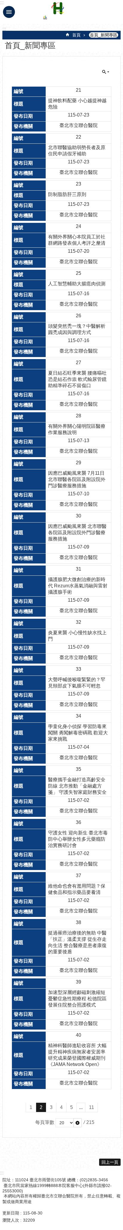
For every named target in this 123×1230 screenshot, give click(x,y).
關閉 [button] (105, 72)
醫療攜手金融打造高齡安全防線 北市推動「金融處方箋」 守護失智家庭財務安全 (77, 786)
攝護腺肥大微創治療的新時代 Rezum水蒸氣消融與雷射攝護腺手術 (77, 586)
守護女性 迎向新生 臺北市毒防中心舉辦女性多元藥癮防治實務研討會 (78, 839)
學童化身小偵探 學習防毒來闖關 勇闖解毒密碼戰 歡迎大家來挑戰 (78, 733)
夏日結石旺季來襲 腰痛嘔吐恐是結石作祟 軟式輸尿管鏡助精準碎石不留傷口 (77, 379)
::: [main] (4, 28)
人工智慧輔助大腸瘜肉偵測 (76, 283)
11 (91, 1107)
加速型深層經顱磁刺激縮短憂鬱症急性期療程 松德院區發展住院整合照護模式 (77, 998)
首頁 (76, 35)
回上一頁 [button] (110, 1162)
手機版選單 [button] (9, 12)
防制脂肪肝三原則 (67, 194)
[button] (77, 1122)
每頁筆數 (44, 1122)
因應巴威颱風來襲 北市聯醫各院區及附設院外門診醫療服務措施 (77, 532)
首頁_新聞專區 (103, 35)
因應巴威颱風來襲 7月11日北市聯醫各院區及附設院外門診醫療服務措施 (76, 479)
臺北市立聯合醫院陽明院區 (57, 12)
